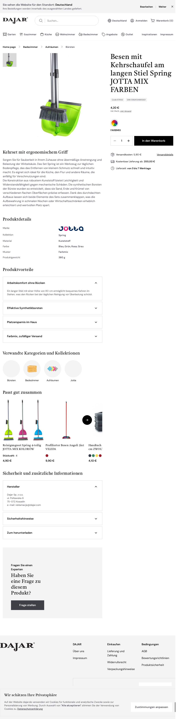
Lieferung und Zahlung (115, 653)
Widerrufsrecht (116, 662)
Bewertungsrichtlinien (155, 658)
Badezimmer (30, 46)
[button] (52, 283)
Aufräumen (51, 46)
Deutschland (119, 20)
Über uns (78, 651)
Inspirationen (149, 34)
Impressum (166, 34)
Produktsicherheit (153, 665)
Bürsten (70, 46)
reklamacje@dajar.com (28, 504)
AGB (144, 651)
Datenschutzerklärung (30, 708)
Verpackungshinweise (121, 669)
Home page (9, 46)
